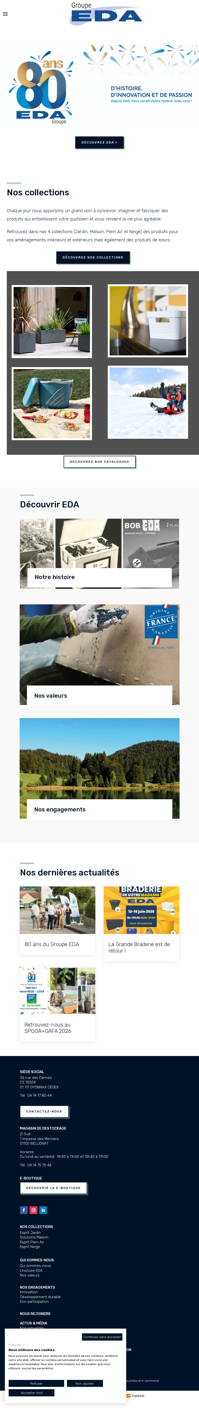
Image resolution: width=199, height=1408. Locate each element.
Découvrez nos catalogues (99, 462)
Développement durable (40, 1297)
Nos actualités (32, 1328)
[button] (17, 1345)
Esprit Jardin (30, 1232)
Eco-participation (34, 1301)
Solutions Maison (34, 1237)
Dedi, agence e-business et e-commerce (131, 1380)
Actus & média (33, 1323)
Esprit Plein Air (32, 1242)
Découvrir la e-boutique (53, 1188)
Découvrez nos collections (93, 257)
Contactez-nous (44, 1111)
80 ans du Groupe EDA (52, 944)
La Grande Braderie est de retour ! (139, 947)
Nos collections (36, 1227)
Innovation (29, 1292)
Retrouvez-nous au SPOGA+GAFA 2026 (48, 1027)
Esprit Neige (30, 1247)
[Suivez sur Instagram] (33, 1210)
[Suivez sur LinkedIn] (43, 1210)
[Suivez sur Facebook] (24, 1210)
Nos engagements (37, 1287)
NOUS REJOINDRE (35, 1314)
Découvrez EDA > (99, 142)
